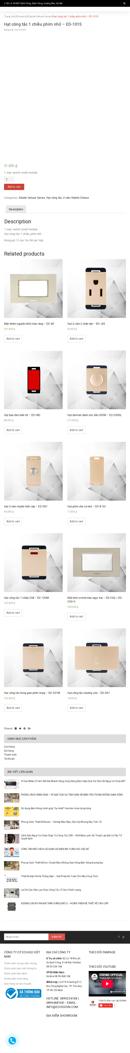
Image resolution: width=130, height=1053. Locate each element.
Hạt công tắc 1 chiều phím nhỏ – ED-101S (43, 24)
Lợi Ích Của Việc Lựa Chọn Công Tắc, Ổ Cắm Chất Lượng (51, 889)
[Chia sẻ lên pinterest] (25, 728)
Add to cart (14, 186)
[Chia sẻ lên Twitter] (20, 728)
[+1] (29, 728)
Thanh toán (10, 754)
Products (22, 16)
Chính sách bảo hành (15, 973)
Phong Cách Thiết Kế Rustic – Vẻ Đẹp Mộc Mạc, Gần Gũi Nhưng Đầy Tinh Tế (61, 822)
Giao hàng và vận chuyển (17, 983)
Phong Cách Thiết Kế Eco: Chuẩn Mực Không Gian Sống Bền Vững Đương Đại (62, 862)
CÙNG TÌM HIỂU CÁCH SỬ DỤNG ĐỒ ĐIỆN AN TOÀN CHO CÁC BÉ (55, 849)
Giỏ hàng (9, 750)
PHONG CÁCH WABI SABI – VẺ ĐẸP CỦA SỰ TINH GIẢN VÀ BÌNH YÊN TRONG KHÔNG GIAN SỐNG (72, 794)
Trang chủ (9, 16)
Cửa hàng (9, 746)
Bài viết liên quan (20, 771)
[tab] (16, 209)
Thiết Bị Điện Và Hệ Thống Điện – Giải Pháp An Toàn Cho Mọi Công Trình (59, 876)
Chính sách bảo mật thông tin (20, 968)
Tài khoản (9, 758)
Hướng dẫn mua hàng (16, 978)
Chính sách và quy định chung (20, 963)
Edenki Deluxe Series (39, 16)
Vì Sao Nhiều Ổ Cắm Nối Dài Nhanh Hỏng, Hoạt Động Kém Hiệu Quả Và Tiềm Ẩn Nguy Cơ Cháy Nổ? (73, 781)
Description (16, 209)
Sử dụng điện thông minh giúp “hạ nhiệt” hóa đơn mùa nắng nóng (56, 808)
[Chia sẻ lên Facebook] (16, 728)
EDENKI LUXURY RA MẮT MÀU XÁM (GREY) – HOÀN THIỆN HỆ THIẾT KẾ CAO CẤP (65, 903)
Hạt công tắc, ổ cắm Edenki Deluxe (67, 197)
